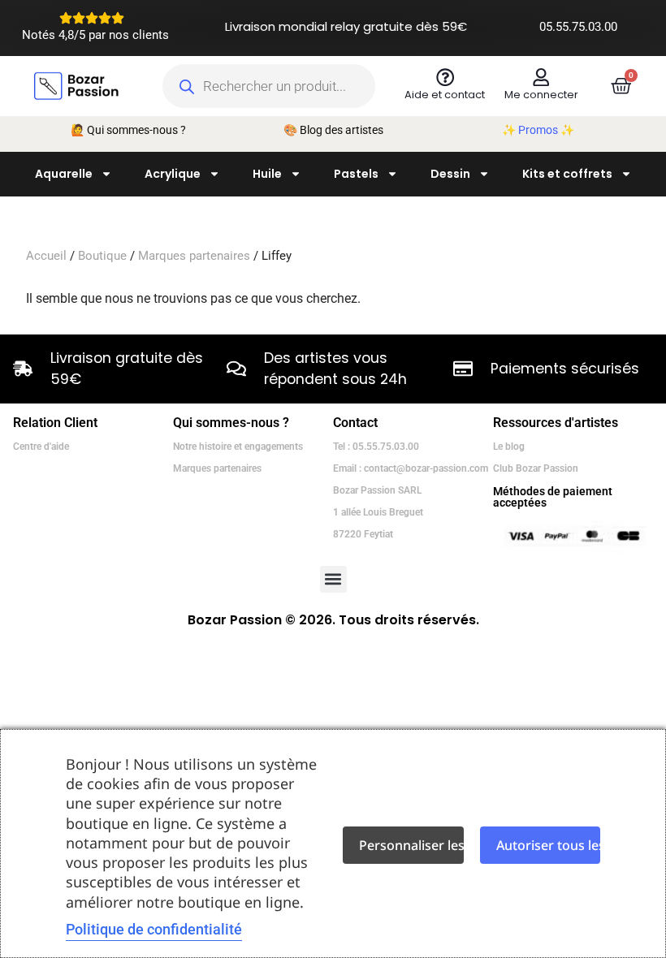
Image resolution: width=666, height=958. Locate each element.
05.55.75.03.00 (578, 26)
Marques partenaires (194, 255)
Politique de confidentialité (154, 929)
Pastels (356, 174)
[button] (333, 579)
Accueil (46, 255)
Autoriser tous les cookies (548, 845)
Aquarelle (64, 174)
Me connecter (541, 94)
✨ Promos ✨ (538, 129)
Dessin (450, 174)
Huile (267, 174)
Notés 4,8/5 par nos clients (95, 35)
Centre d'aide (41, 446)
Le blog (509, 446)
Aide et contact (444, 94)
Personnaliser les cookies (411, 845)
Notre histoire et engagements (238, 446)
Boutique (102, 255)
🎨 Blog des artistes (333, 129)
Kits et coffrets (567, 174)
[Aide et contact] (445, 77)
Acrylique (173, 174)
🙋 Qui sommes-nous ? (128, 129)
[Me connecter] (541, 77)
